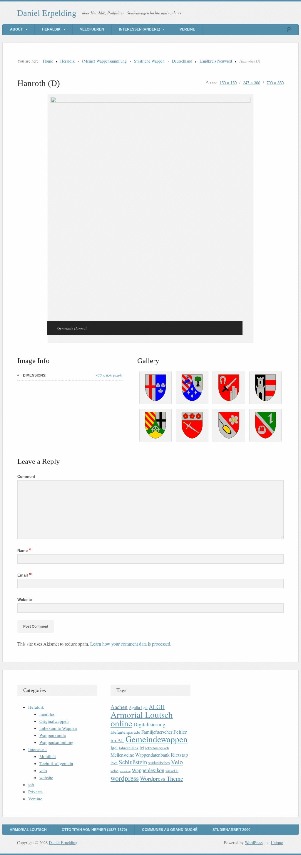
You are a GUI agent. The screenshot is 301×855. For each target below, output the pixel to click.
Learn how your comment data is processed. (130, 644)
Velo (177, 761)
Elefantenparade (125, 732)
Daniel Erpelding (46, 13)
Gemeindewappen (157, 739)
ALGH (157, 707)
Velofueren (92, 29)
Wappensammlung (56, 742)
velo (43, 770)
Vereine (187, 29)
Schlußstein (133, 762)
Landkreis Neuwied (216, 61)
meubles (47, 714)
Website (24, 599)
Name (24, 550)
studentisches (159, 762)
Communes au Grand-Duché (170, 830)
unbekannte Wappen (58, 728)
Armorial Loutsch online (142, 719)
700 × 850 (275, 83)
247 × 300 (251, 83)
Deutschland (182, 61)
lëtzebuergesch (157, 747)
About (16, 29)
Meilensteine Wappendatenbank (140, 755)
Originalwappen (54, 721)
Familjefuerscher (156, 732)
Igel (114, 747)
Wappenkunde (52, 735)
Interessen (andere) (139, 29)
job (31, 784)
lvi (142, 747)
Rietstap (179, 754)
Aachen (119, 706)
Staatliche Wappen (149, 61)
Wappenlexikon (148, 770)
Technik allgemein (56, 763)
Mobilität (47, 756)
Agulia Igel (138, 707)
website (46, 777)
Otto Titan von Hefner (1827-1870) (94, 830)
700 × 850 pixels (109, 375)
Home (48, 61)
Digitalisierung (149, 724)
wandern (125, 771)
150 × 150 (228, 83)
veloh (114, 770)
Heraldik (51, 29)
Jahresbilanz (128, 747)
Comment (26, 476)
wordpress (125, 778)
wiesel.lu (171, 770)
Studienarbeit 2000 (231, 830)
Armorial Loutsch (28, 830)
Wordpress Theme (161, 778)
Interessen (37, 749)
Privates (35, 791)
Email (24, 575)
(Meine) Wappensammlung (104, 61)
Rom (114, 762)
